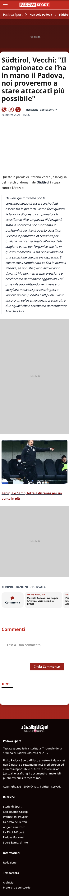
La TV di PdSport (13, 832)
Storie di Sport (12, 806)
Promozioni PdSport (15, 816)
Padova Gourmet (13, 837)
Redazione (9, 862)
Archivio (8, 882)
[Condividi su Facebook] (11, 109)
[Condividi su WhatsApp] (4, 109)
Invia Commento (47, 666)
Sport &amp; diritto (15, 842)
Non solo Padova (41, 14)
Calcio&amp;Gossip (15, 811)
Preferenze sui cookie (16, 887)
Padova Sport (13, 15)
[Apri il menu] (5, 4)
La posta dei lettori (15, 822)
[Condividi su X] (18, 109)
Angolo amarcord (14, 827)
